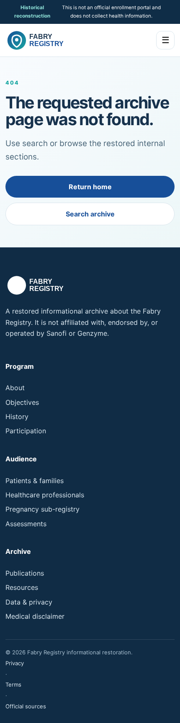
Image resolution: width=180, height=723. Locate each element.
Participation (25, 431)
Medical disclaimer (34, 616)
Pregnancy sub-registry (42, 509)
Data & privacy (28, 602)
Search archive (90, 214)
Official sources (25, 706)
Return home (90, 187)
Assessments (25, 524)
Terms (13, 684)
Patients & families (34, 480)
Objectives (22, 402)
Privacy (14, 663)
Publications (24, 573)
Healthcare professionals (44, 495)
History (16, 416)
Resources (21, 587)
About (15, 387)
